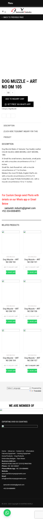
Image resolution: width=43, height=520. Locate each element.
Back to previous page (13, 17)
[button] (7, 512)
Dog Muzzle (12, 109)
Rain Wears (21, 458)
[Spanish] (28, 385)
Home (4, 451)
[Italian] (39, 385)
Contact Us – (21, 451)
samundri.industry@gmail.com (20, 208)
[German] (31, 385)
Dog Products (19, 456)
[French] (34, 385)
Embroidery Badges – (9, 458)
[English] (25, 385)
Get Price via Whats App (19, 104)
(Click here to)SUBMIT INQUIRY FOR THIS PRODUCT (21, 134)
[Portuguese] (36, 385)
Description (9, 125)
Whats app (11, 272)
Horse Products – (8, 456)
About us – (12, 451)
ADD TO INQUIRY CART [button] (11, 267)
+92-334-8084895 (11, 211)
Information (30, 451)
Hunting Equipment (23, 453)
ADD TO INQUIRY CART (14, 99)
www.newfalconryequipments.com (14, 474)
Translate (37, 391)
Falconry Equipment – (9, 453)
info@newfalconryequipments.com (14, 478)
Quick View (9, 250)
